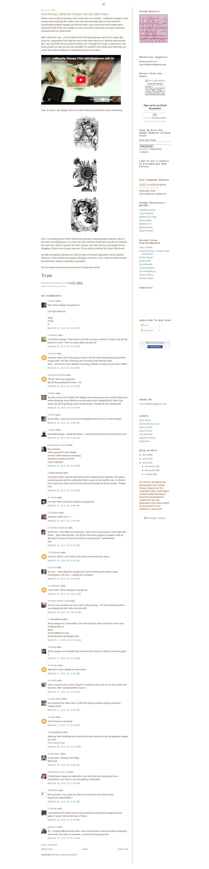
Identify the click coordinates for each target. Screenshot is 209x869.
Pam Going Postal (56, 743)
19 (49, 665)
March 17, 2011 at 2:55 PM (64, 692)
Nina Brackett (146, 231)
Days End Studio (57, 375)
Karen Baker (145, 220)
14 (49, 567)
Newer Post (46, 849)
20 (49, 680)
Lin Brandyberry (147, 271)
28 (49, 827)
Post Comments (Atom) (66, 855)
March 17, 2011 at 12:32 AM (64, 640)
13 (49, 552)
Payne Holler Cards (60, 601)
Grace (53, 567)
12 (49, 528)
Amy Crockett (145, 247)
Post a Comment (49, 845)
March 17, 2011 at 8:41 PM (64, 710)
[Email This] (70, 283)
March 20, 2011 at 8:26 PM (64, 820)
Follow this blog (155, 346)
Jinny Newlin (146, 264)
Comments (148, 330)
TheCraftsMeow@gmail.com (153, 404)
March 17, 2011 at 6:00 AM (64, 673)
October (149, 474)
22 (49, 717)
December (150, 466)
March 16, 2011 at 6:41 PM (64, 560)
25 (49, 772)
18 (49, 647)
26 (49, 790)
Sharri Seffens (146, 275)
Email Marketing (152, 121)
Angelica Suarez (147, 210)
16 (49, 601)
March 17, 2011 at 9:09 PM (64, 725)
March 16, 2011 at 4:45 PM (64, 408)
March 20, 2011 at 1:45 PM (64, 802)
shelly (53, 680)
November (150, 470)
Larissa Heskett (146, 268)
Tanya (53, 497)
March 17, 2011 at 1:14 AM (64, 658)
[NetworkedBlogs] (155, 343)
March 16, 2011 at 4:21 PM (64, 346)
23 (49, 732)
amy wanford (145, 434)
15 (49, 586)
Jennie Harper (146, 257)
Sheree (52, 353)
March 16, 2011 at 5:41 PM (64, 521)
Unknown (55, 552)
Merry (52, 430)
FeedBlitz (143, 152)
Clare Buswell (146, 213)
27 (49, 808)
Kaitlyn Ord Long (147, 217)
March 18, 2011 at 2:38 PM (64, 765)
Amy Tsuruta (145, 431)
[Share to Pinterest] (81, 283)
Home (85, 849)
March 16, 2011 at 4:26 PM (64, 368)
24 (49, 754)
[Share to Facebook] (78, 283)
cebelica (53, 335)
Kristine (54, 513)
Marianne (55, 754)
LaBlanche (51, 286)
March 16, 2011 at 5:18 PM (64, 438)
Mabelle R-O (145, 224)
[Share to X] (76, 283)
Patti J (52, 393)
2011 (145, 463)
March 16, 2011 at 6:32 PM (64, 545)
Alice (53, 717)
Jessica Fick (145, 261)
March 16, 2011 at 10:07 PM (64, 594)
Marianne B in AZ (59, 772)
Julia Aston (55, 699)
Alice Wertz (145, 420)
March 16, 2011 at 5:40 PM (64, 505)
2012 (145, 459)
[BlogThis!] (73, 283)
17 (49, 619)
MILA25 (54, 790)
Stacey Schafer (146, 278)
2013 (145, 455)
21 (49, 699)
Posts (145, 325)
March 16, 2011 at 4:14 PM (64, 328)
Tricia (52, 415)
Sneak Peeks (61, 286)
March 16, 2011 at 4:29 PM (64, 386)
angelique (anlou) (58, 445)
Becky (53, 647)
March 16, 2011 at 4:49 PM (64, 423)
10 (49, 497)
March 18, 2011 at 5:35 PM (64, 783)
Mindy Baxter (146, 227)
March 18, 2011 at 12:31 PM (64, 747)
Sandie (53, 665)
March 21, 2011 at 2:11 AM (64, 838)
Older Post (123, 849)
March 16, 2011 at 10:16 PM (64, 612)
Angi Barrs (144, 441)
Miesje (53, 808)
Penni (52, 301)
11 (49, 513)
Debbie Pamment (58, 528)
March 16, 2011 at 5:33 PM (64, 490)
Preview (143, 149)
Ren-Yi (53, 827)
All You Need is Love (149, 424)
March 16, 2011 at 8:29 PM (64, 579)
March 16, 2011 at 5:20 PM (64, 466)
